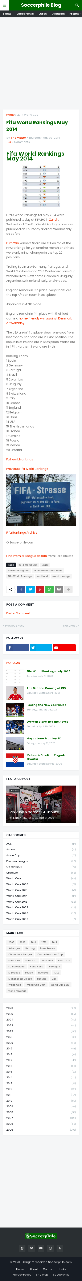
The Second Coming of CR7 (46, 688)
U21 (54, 978)
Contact (49, 1269)
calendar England (18, 570)
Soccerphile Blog (41, 5)
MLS (56, 972)
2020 (41, 1043)
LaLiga (29, 972)
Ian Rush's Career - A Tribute (34, 812)
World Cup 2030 (41, 919)
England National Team (48, 570)
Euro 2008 (14, 960)
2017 (41, 1060)
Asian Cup (41, 855)
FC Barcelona (16, 966)
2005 (41, 1130)
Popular (13, 663)
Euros (43, 14)
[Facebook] (21, 589)
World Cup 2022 (41, 907)
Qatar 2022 (41, 867)
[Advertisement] (41, 63)
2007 (41, 1118)
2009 (41, 1106)
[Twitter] (30, 589)
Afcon (41, 849)
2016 (41, 1066)
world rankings (61, 576)
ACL (41, 844)
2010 (33, 942)
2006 (11, 942)
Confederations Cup (50, 954)
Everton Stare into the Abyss (47, 722)
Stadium (41, 873)
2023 (41, 1025)
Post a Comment (18, 613)
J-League (54, 966)
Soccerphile (25, 14)
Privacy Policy (22, 1275)
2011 (41, 1095)
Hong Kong (36, 966)
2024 (41, 1020)
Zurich (53, 220)
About (33, 1269)
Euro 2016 (47, 960)
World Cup (41, 878)
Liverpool (58, 14)
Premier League (41, 861)
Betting (30, 948)
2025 (41, 1014)
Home (7, 14)
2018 (41, 1054)
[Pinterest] (40, 589)
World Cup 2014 (41, 896)
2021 (41, 1037)
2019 (41, 1048)
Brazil (45, 565)
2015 (41, 1072)
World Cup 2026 (41, 913)
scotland (42, 576)
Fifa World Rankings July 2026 (48, 671)
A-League (14, 948)
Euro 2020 (64, 960)
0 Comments (21, 142)
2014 (54, 942)
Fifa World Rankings (20, 576)
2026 (41, 1008)
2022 (41, 1031)
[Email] (59, 589)
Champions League (20, 954)
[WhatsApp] (49, 589)
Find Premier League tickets (26, 556)
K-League (14, 972)
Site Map (42, 1275)
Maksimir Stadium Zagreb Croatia (46, 757)
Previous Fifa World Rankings (27, 469)
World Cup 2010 (41, 890)
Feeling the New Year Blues (46, 705)
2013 (41, 1083)
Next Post (70, 626)
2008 (22, 942)
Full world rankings (19, 459)
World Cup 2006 (41, 884)
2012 (43, 942)
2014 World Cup (27, 115)
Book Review (47, 948)
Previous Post (14, 626)
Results (41, 978)
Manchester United (20, 978)
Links (63, 1269)
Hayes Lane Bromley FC (44, 738)
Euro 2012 (12, 243)
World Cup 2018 (41, 902)
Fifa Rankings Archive (21, 532)
